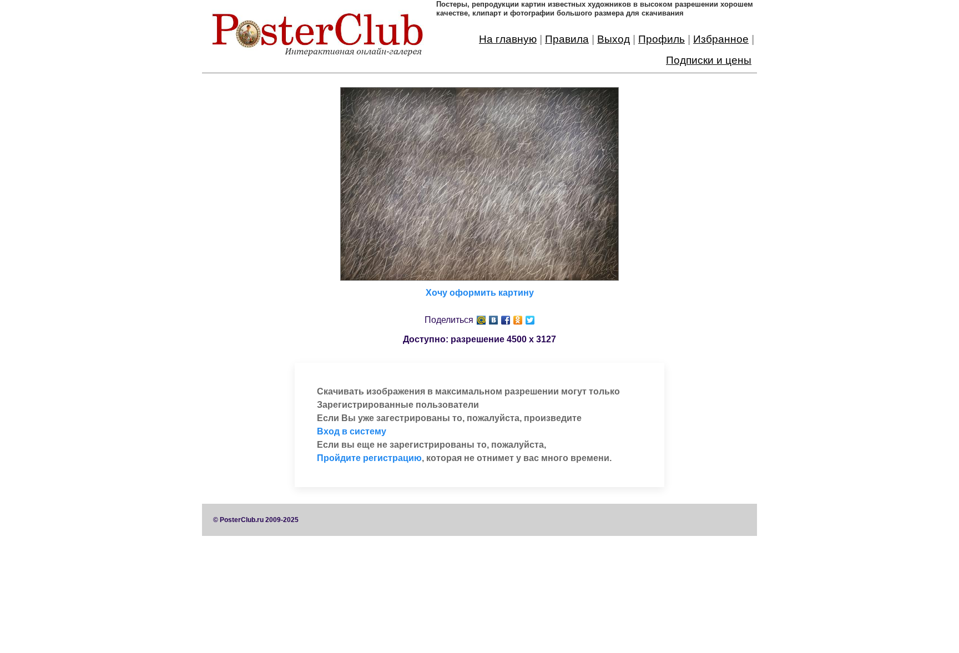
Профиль (661, 39)
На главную (508, 39)
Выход (613, 39)
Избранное (721, 39)
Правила (567, 39)
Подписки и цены (708, 60)
